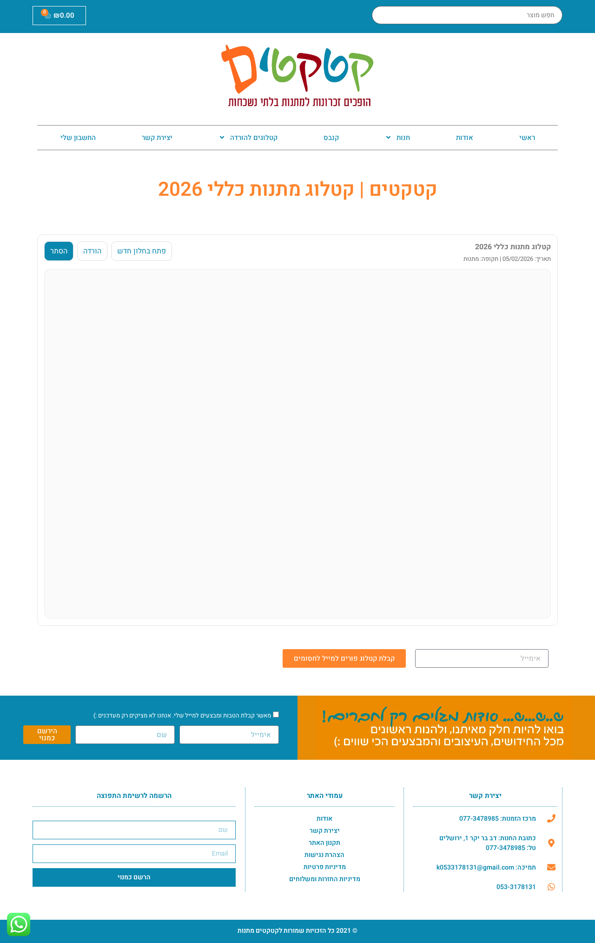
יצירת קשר (157, 138)
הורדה (92, 251)
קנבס (331, 138)
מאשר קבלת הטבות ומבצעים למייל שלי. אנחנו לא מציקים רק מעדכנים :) (182, 715)
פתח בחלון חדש (141, 251)
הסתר (58, 251)
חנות (403, 138)
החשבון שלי (78, 138)
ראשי (527, 138)
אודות (464, 138)
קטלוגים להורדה (254, 138)
